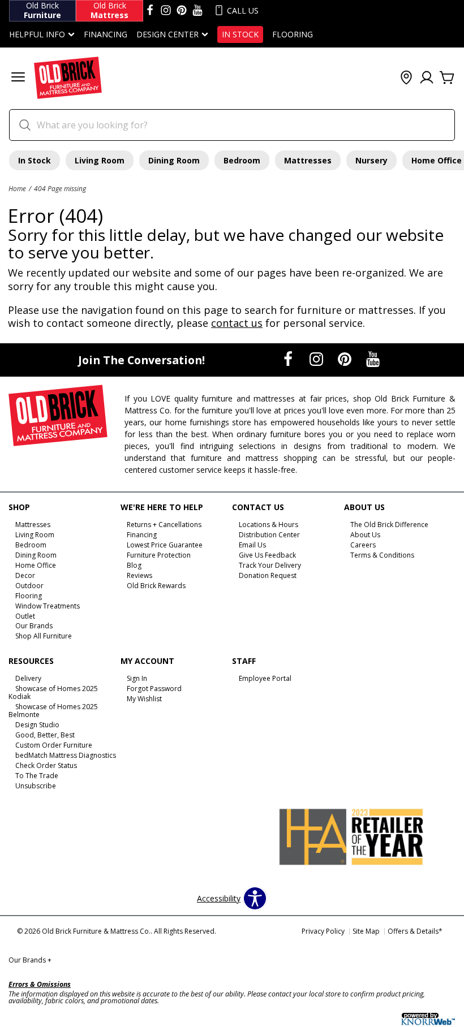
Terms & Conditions (382, 555)
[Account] (427, 78)
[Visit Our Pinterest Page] (346, 358)
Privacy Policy (323, 931)
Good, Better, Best (45, 735)
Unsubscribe (35, 786)
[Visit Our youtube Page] (197, 11)
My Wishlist (144, 699)
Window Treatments (47, 605)
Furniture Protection (159, 555)
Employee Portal (265, 678)
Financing (105, 34)
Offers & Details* (415, 931)
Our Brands (34, 626)
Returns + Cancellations (164, 524)
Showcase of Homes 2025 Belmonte (53, 710)
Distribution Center (269, 535)
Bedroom (242, 160)
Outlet (25, 615)
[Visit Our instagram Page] (166, 11)
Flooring (292, 34)
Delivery (28, 678)
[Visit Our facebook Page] (150, 11)
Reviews (139, 575)
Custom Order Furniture (53, 745)
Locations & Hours (268, 524)
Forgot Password (154, 688)
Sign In (137, 678)
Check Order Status (46, 765)
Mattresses (308, 160)
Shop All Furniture (43, 636)
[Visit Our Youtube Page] (373, 358)
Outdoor (29, 585)
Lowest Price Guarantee (165, 545)
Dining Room (174, 160)
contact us (237, 323)
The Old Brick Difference (389, 524)
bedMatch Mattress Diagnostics (65, 755)
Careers (363, 545)
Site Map (366, 931)
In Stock (240, 34)
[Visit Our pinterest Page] (181, 11)
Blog (134, 565)
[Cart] (447, 78)
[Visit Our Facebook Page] (289, 358)
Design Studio (37, 725)
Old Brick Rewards (156, 585)
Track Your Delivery (270, 565)
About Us (365, 535)
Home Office (35, 565)
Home (17, 188)
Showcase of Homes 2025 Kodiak (53, 692)
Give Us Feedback (267, 555)
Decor (25, 575)
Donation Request (268, 575)
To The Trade (36, 775)
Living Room (99, 160)
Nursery (371, 160)
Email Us (252, 545)
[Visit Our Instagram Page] (317, 358)
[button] (18, 78)
